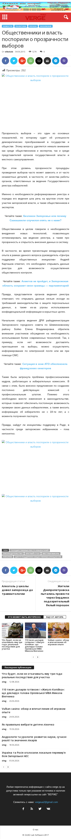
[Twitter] (40, 809)
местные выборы (51, 553)
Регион (33, 26)
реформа (7, 557)
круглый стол (33, 553)
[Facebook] (23, 809)
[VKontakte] (48, 809)
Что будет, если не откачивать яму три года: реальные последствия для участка (12, 644)
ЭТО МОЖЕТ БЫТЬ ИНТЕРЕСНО (24, 617)
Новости (7, 26)
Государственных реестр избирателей (30, 550)
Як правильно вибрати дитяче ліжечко (28, 724)
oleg (4, 681)
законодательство (13, 553)
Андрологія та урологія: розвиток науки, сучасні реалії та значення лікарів (34, 738)
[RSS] (31, 809)
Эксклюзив (45, 26)
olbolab (9, 51)
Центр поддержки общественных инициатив (38, 557)
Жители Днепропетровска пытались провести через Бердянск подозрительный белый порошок (55, 595)
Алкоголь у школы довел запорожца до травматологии (17, 589)
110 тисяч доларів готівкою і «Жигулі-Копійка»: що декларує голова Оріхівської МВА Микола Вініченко (35, 645)
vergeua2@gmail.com (46, 802)
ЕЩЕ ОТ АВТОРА (54, 617)
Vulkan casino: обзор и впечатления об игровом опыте (58, 642)
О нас (35, 829)
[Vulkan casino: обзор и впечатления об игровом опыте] (58, 630)
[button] (65, 17)
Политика (21, 26)
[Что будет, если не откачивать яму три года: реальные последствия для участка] (12, 630)
